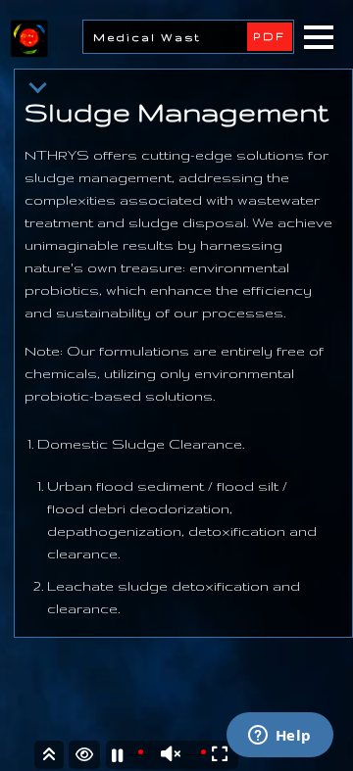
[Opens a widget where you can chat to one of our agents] (279, 736)
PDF (269, 36)
